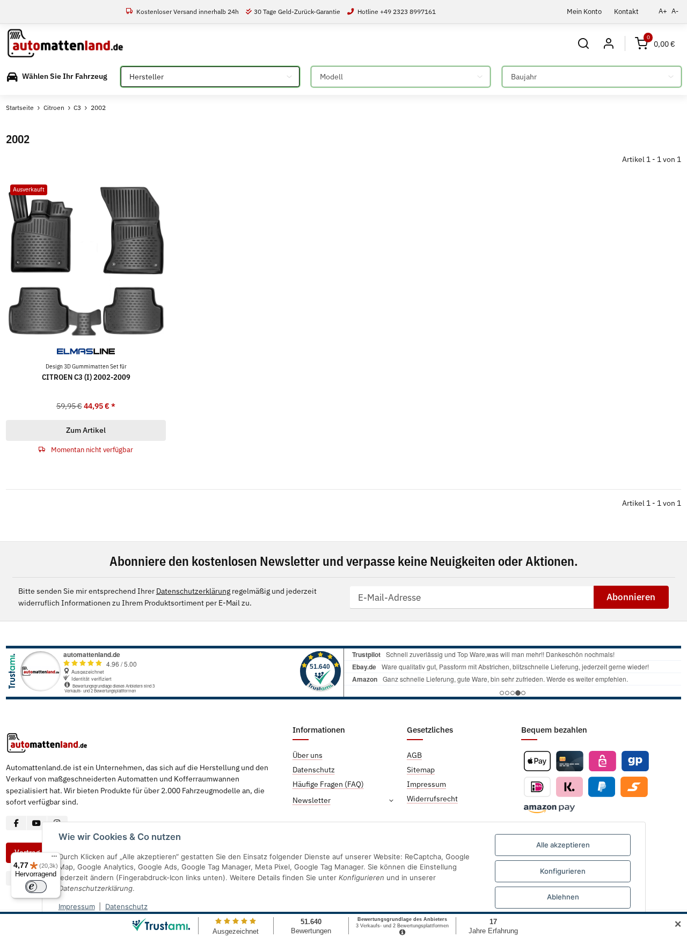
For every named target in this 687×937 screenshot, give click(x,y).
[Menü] (54, 858)
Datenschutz (126, 906)
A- (674, 11)
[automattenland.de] (65, 43)
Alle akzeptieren (563, 844)
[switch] (36, 886)
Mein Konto (584, 11)
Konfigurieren (563, 871)
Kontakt (626, 11)
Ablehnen (563, 896)
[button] (583, 43)
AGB (414, 755)
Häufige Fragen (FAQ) (328, 784)
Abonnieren (630, 597)
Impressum (77, 906)
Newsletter (312, 800)
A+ (663, 11)
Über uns (308, 755)
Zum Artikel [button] (86, 430)
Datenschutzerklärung (193, 591)
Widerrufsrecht (432, 798)
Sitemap (421, 769)
